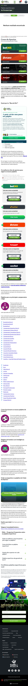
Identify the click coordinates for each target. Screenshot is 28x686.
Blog (17, 633)
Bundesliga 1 (6, 326)
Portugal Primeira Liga (9, 387)
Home (2, 5)
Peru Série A (6, 385)
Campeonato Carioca (8, 394)
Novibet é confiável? (6, 71)
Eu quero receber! (14, 620)
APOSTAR (22, 51)
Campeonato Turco (8, 340)
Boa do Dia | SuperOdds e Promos (8, 633)
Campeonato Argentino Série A (11, 328)
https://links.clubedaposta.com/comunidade (12, 528)
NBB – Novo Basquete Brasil (7, 649)
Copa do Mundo (7, 348)
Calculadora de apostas (6, 635)
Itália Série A (6, 369)
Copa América (6, 344)
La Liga (5, 371)
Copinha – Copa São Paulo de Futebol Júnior (14, 359)
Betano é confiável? (6, 61)
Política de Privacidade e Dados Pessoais (15, 680)
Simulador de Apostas (6, 637)
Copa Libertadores (8, 355)
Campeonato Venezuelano (10, 342)
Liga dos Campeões (8, 373)
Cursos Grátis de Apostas (17, 635)
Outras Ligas (6, 383)
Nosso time (20, 637)
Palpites (3, 640)
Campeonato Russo (8, 336)
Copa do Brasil (7, 346)
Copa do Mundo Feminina (9, 350)
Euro (4, 367)
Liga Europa (6, 375)
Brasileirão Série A (8, 322)
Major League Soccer (8, 381)
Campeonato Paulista (8, 396)
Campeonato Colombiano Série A (11, 332)
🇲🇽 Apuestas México (6, 654)
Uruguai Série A (7, 400)
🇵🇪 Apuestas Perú (15, 654)
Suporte (14, 637)
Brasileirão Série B (8, 324)
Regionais (5, 392)
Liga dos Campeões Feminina (19, 649)
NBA (12, 647)
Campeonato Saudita (8, 338)
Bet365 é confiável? (6, 51)
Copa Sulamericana (8, 357)
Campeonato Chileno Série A (10, 330)
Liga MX (5, 377)
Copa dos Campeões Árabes (10, 353)
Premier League (7, 389)
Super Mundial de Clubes (9, 398)
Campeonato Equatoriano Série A (11, 334)
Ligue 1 (5, 379)
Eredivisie (5, 365)
